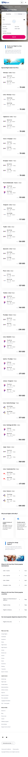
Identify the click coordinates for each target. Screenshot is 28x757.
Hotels (2, 650)
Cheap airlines (4, 684)
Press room (3, 716)
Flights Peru (11, 6)
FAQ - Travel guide (5, 703)
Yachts (2, 655)
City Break (3, 636)
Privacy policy (16, 749)
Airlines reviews (4, 689)
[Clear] (24, 19)
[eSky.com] (1, 6)
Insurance (3, 663)
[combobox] (13, 19)
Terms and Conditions (6, 749)
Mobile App (3, 679)
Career (2, 718)
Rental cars (3, 652)
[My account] (21, 2)
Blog (2, 713)
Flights (5, 6)
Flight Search (4, 647)
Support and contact (5, 726)
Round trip (8, 14)
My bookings (4, 724)
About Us (3, 710)
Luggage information (5, 700)
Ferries (2, 658)
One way (20, 14)
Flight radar (3, 681)
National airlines (4, 687)
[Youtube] (6, 737)
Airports (3, 692)
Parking (3, 666)
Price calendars (4, 698)
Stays (2, 642)
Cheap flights (4, 634)
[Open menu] (25, 2)
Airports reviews (4, 695)
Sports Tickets (4, 671)
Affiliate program (4, 721)
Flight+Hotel (4, 644)
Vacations (3, 639)
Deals (2, 661)
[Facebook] (2, 737)
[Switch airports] (14, 21)
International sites (7, 743)
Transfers (3, 669)
